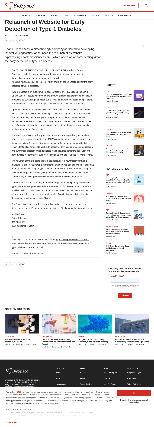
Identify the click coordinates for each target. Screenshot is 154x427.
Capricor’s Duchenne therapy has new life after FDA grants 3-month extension (119, 96)
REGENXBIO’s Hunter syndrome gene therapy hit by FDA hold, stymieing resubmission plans (118, 113)
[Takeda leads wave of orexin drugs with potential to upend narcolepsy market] (139, 231)
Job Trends (47, 336)
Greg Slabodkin (66, 347)
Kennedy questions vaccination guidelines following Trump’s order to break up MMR (118, 151)
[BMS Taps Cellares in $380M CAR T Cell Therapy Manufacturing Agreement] (132, 324)
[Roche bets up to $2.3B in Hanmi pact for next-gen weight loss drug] (139, 133)
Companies (80, 15)
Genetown (9, 336)
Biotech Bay (120, 336)
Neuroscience (112, 226)
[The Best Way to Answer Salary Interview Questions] (22, 324)
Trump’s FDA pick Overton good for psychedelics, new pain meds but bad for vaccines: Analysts (118, 215)
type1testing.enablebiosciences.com (29, 82)
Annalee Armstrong (112, 253)
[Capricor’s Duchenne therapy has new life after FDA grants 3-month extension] (139, 95)
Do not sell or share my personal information (134, 401)
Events (55, 15)
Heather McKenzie (112, 101)
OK (134, 393)
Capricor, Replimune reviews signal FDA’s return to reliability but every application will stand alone (118, 181)
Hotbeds (95, 15)
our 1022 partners (21, 392)
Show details (11, 422)
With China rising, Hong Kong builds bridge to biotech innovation (117, 248)
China (108, 243)
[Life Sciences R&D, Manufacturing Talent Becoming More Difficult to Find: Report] (59, 324)
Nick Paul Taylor (111, 236)
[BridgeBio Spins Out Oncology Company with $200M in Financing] (95, 324)
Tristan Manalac (111, 139)
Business (82, 336)
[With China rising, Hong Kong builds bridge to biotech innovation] (139, 247)
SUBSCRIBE (129, 6)
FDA (107, 91)
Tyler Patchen (101, 345)
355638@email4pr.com (23, 226)
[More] (30, 15)
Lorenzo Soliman (30, 345)
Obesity (109, 129)
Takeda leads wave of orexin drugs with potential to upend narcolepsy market (117, 232)
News (25, 15)
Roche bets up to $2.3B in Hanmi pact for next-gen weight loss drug (118, 134)
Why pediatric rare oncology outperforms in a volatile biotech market (118, 198)
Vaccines (110, 146)
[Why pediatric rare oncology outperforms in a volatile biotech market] (139, 198)
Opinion (109, 193)
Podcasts (40, 15)
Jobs (66, 15)
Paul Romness (111, 203)
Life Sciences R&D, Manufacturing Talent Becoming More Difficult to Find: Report (58, 341)
